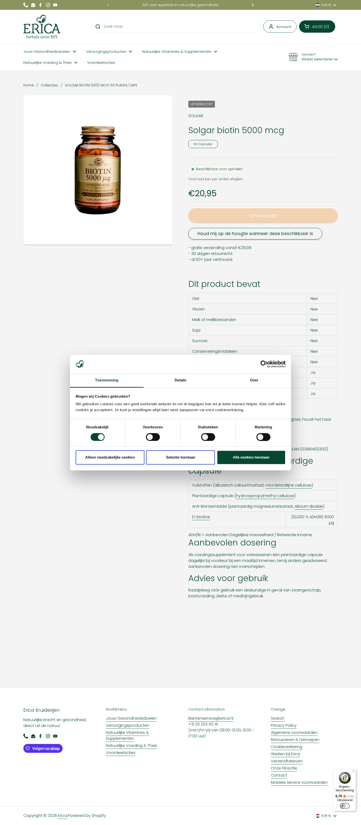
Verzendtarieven (287, 761)
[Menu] (353, 772)
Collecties (49, 85)
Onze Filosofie (284, 768)
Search (277, 718)
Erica (62, 815)
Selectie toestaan (180, 457)
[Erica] (41, 26)
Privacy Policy (284, 725)
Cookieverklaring (286, 747)
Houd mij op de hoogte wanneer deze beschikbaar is (255, 233)
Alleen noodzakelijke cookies (110, 457)
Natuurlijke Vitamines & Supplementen (127, 735)
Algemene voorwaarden (294, 732)
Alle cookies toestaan (251, 457)
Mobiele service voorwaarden (299, 782)
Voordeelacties (120, 752)
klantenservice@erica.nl (210, 718)
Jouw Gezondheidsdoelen (131, 718)
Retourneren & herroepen (295, 739)
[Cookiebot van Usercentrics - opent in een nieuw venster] (264, 364)
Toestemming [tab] (106, 380)
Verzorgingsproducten (127, 725)
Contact (279, 775)
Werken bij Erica (285, 754)
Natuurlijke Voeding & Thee (131, 745)
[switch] (153, 437)
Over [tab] (254, 380)
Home (28, 85)
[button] (317, 26)
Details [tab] (181, 380)
